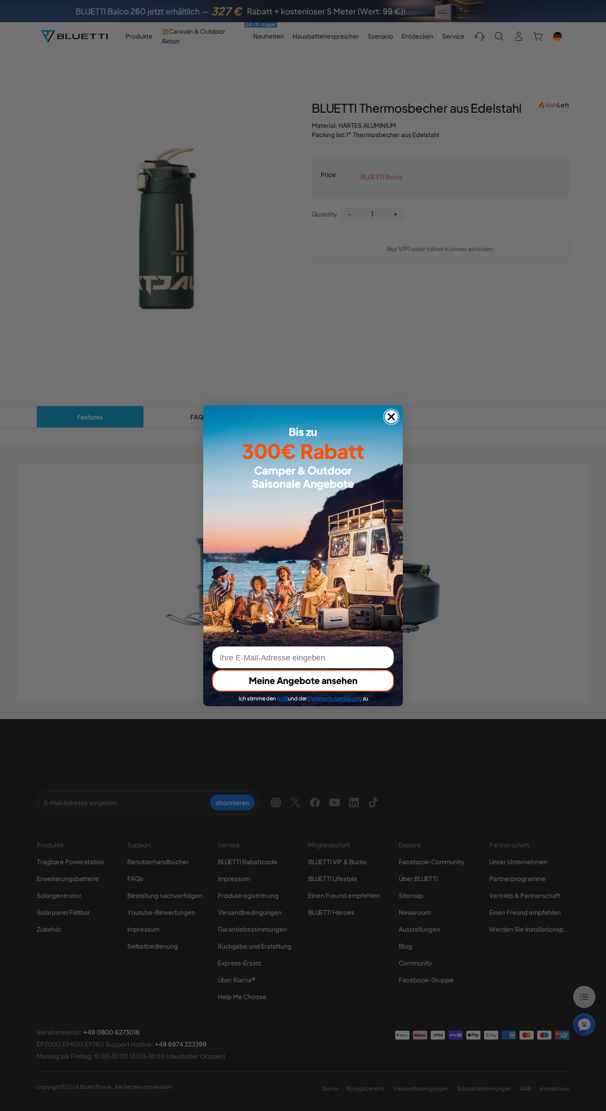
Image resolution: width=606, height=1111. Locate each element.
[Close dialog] (391, 417)
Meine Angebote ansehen (303, 680)
